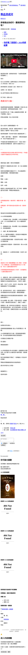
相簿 (5, 32)
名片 (5, 36)
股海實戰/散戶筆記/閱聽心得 (18, 430)
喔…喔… (3, 414)
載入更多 (3, 435)
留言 (15, 423)
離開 (9, 652)
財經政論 (13, 29)
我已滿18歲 (3, 652)
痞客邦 (12, 423)
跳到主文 (3, 18)
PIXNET (7, 629)
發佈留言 (3, 445)
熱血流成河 (7, 14)
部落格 (5, 34)
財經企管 (12, 428)
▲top (2, 432)
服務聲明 (17, 631)
